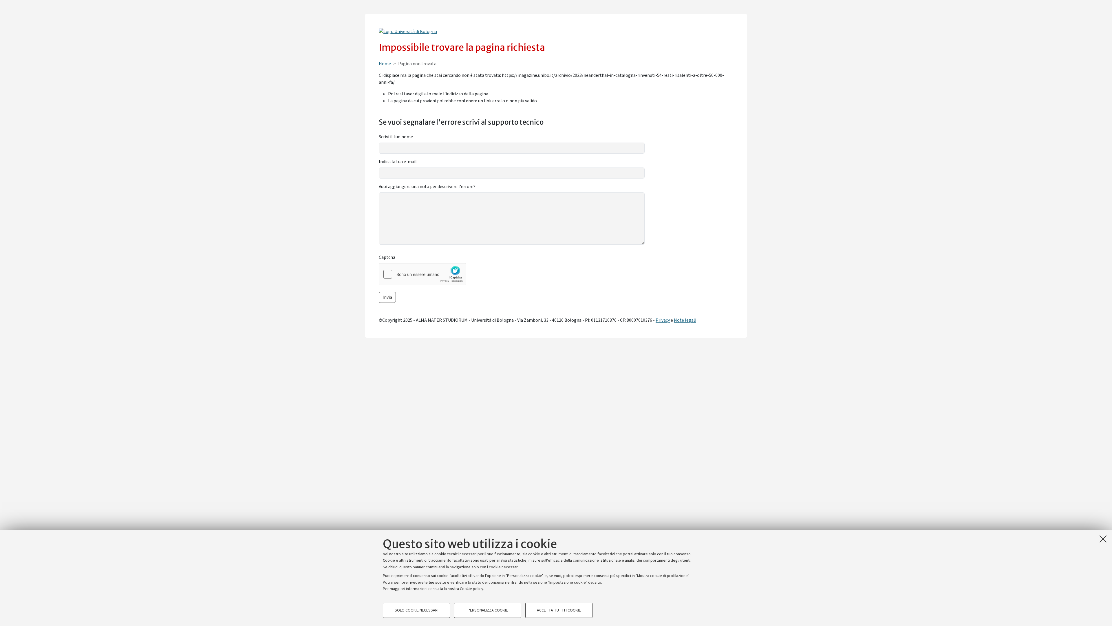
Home (385, 64)
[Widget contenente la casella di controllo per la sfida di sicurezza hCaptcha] (422, 274)
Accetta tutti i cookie (559, 610)
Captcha (387, 257)
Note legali (685, 320)
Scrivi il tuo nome (396, 137)
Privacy (663, 320)
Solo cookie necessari (416, 610)
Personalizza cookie (488, 610)
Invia (387, 297)
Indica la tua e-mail (398, 162)
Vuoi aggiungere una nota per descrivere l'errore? (427, 186)
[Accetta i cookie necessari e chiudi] (1103, 538)
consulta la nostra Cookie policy (455, 589)
